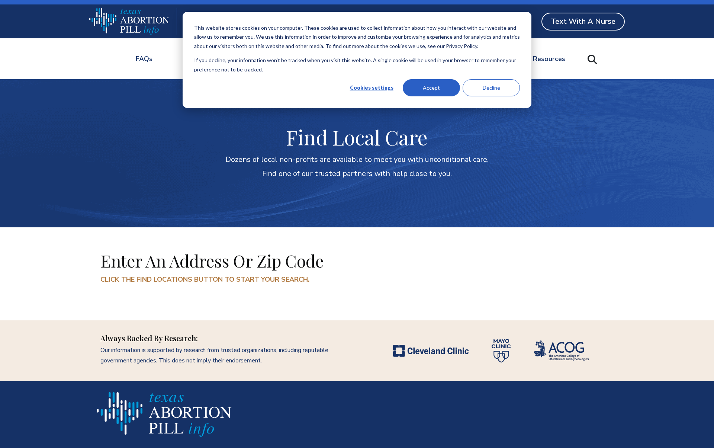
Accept (431, 87)
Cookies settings (371, 87)
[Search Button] (592, 59)
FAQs (144, 58)
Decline (491, 87)
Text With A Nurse (583, 21)
